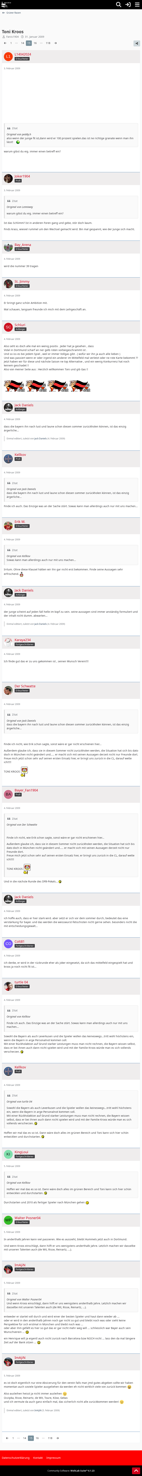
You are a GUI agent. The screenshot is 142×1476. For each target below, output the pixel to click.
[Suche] (118, 4)
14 (22, 43)
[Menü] (137, 4)
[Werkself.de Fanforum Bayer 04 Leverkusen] (6, 4)
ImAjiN (37, 1410)
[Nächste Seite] (55, 43)
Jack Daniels (40, 438)
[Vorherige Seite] (5, 43)
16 (35, 43)
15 (28, 43)
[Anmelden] (128, 4)
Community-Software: (71, 1470)
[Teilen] (136, 43)
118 (48, 43)
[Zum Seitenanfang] (136, 1470)
